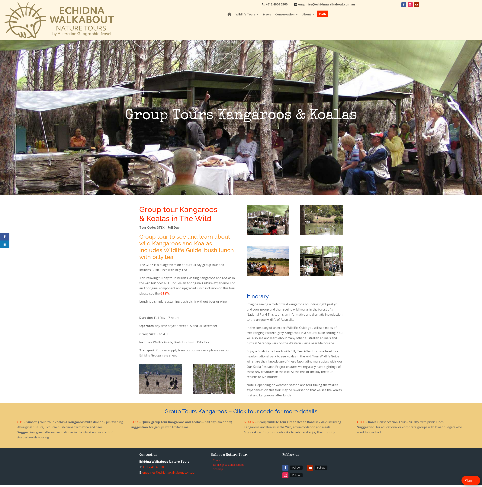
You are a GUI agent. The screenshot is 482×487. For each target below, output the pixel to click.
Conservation (284, 14)
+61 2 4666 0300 (154, 467)
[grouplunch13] (268, 275)
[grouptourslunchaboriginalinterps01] (321, 275)
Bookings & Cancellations (228, 465)
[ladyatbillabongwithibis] (321, 234)
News (267, 14)
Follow (296, 467)
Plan (322, 13)
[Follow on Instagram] (410, 4)
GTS (20, 422)
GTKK (134, 422)
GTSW (164, 293)
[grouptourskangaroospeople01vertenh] (160, 393)
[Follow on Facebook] (403, 4)
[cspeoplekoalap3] (214, 393)
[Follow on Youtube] (416, 4)
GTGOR (249, 422)
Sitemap (218, 469)
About (306, 14)
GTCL (361, 422)
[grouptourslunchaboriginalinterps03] (268, 234)
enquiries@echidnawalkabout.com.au (168, 472)
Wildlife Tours (245, 14)
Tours (216, 461)
